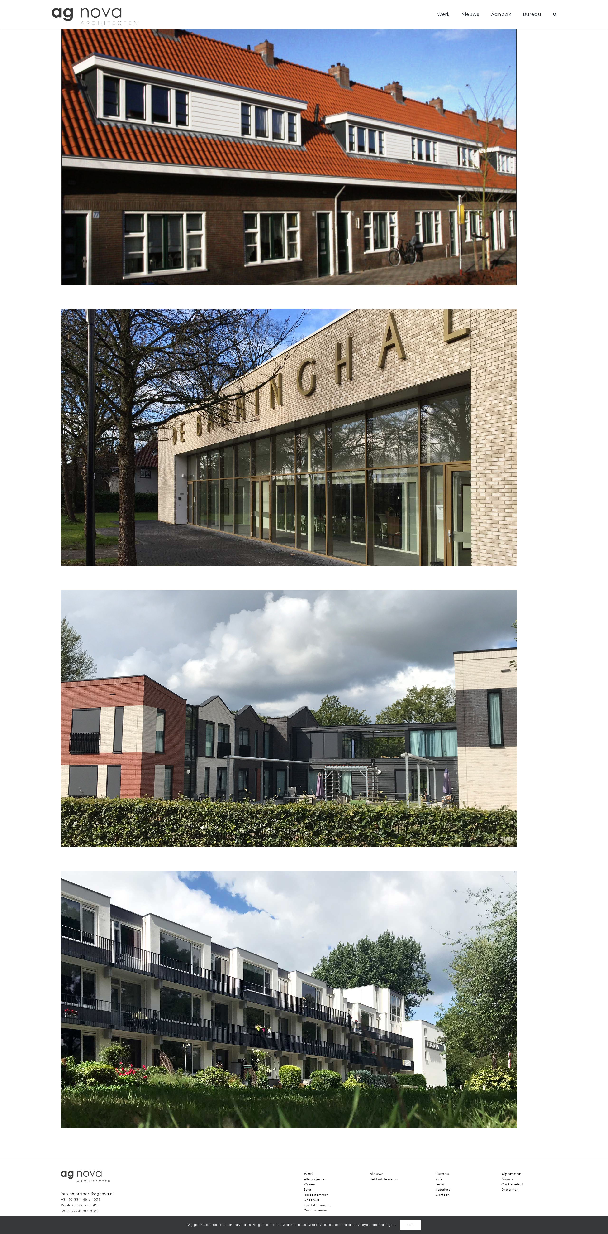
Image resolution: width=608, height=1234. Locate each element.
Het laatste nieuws (384, 1179)
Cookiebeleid (512, 1184)
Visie (439, 1179)
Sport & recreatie (318, 1205)
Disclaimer (509, 1189)
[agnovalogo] (95, 4)
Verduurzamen (315, 1210)
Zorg (307, 1189)
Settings (386, 1225)
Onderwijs (311, 1200)
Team (440, 1184)
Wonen (309, 1184)
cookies (220, 1225)
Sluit (410, 1225)
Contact (442, 1195)
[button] (555, 14)
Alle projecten (315, 1179)
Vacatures (444, 1189)
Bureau (442, 1173)
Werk (309, 1173)
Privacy (507, 1179)
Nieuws (377, 1173)
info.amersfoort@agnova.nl (87, 1193)
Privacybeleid (366, 1225)
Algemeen (511, 1173)
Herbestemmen (316, 1195)
